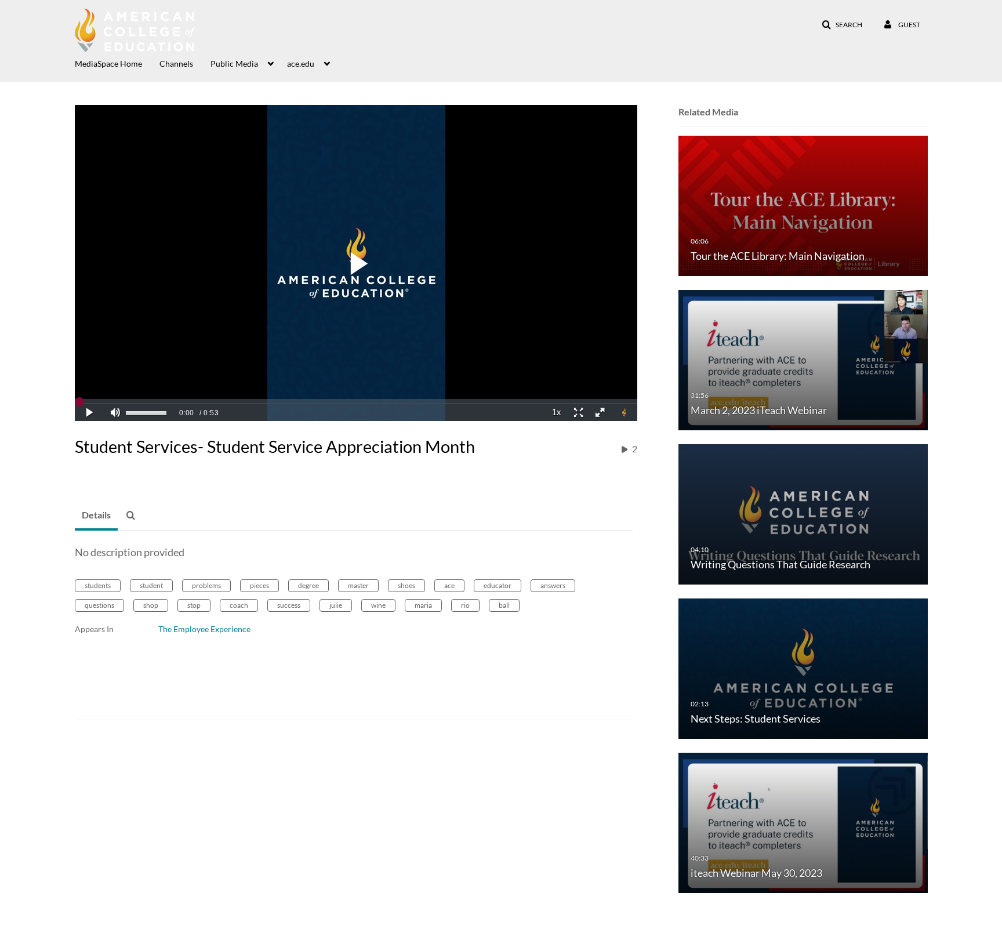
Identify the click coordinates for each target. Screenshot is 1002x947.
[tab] (96, 515)
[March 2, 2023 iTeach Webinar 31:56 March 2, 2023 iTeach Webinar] (803, 359)
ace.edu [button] (300, 63)
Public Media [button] (234, 63)
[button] (842, 24)
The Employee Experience (204, 629)
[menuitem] (117, 62)
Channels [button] (176, 63)
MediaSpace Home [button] (108, 63)
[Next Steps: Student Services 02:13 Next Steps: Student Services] (803, 667)
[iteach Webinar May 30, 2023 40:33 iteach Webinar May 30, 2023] (803, 822)
